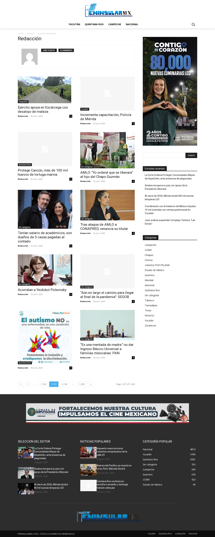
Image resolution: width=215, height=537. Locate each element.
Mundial (149, 280)
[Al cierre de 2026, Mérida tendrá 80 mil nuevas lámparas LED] (26, 488)
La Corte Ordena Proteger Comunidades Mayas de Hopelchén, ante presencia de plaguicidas (170, 177)
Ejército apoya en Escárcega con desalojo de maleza (43, 109)
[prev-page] (21, 384)
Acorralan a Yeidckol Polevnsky (42, 290)
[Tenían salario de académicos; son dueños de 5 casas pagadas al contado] (45, 209)
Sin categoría (87, 167)
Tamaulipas (151, 305)
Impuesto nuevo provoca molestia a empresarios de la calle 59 (112, 451)
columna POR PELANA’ (157, 265)
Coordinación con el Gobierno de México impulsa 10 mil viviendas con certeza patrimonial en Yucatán (170, 210)
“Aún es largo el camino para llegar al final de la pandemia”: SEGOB (107, 295)
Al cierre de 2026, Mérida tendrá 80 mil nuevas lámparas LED (169, 197)
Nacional (149, 285)
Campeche (23, 102)
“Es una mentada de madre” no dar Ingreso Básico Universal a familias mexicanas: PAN (107, 349)
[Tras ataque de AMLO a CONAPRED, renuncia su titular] (107, 205)
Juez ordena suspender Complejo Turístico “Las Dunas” (170, 222)
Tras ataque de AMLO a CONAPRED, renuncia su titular (104, 227)
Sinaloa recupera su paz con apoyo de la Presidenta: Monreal (166, 187)
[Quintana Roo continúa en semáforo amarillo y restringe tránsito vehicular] (88, 485)
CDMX (148, 250)
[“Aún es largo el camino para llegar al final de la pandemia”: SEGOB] (107, 271)
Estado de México (154, 270)
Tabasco (149, 300)
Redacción (23, 116)
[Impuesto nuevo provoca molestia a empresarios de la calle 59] (88, 452)
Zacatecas (150, 325)
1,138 (64, 384)
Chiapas (149, 255)
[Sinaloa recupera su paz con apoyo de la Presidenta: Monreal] (26, 473)
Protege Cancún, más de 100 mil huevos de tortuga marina (43, 172)
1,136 (43, 384)
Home (21, 33)
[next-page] (91, 384)
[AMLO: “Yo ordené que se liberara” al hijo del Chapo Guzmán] (107, 150)
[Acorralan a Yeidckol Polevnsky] (45, 270)
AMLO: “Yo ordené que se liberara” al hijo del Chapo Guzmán (106, 174)
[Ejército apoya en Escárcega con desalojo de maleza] (45, 90)
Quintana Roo (25, 164)
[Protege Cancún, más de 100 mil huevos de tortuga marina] (45, 149)
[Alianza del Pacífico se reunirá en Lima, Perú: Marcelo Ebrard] (88, 469)
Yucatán (84, 109)
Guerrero (150, 275)
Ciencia (149, 260)
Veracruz (149, 315)
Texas (148, 310)
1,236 (81, 384)
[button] (193, 24)
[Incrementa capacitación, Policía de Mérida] (107, 94)
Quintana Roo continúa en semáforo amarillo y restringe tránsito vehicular (112, 484)
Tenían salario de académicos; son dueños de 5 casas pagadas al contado (45, 237)
